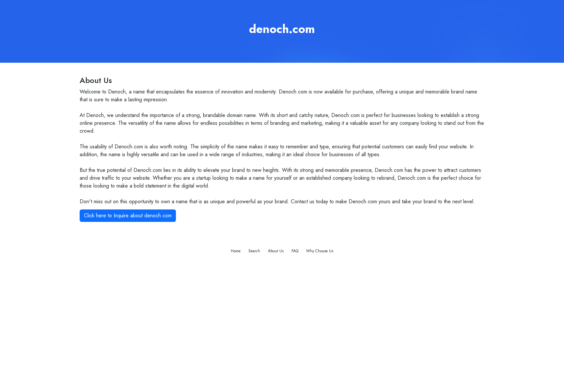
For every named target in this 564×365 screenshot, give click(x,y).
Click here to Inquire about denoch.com (128, 215)
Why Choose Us (319, 251)
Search (254, 251)
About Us (276, 251)
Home (236, 251)
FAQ (294, 251)
